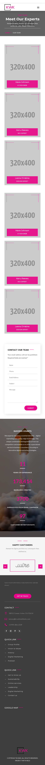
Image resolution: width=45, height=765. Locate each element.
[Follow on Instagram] (10, 631)
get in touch (22, 596)
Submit (31, 408)
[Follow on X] (19, 631)
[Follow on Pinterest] (15, 631)
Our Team (17, 33)
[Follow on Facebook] (6, 631)
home (7, 33)
